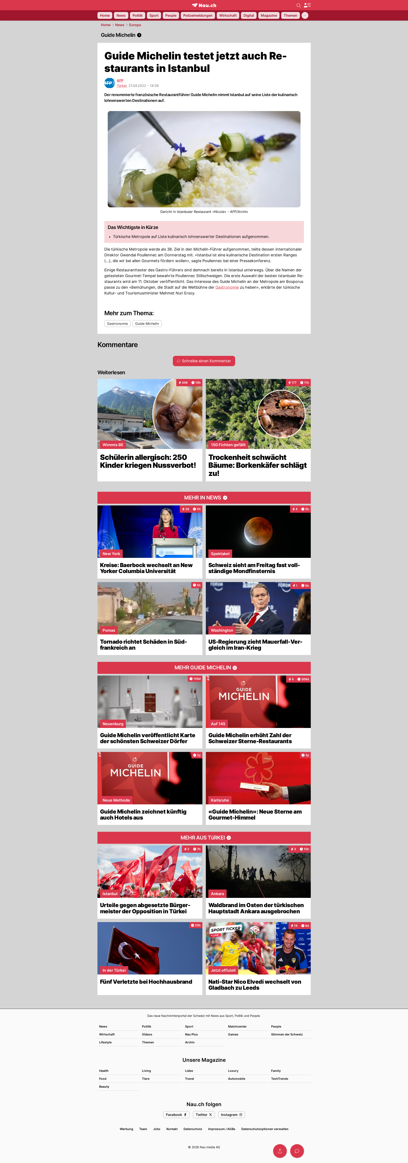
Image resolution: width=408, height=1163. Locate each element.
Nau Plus (191, 1034)
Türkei (122, 85)
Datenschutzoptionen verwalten (264, 1129)
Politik (146, 1026)
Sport (189, 1026)
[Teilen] (280, 1151)
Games (233, 1034)
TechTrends (279, 1078)
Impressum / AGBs (221, 1129)
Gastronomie (227, 287)
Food (102, 1078)
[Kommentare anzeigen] (297, 1151)
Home (106, 25)
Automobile (236, 1078)
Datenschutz (193, 1129)
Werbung (126, 1129)
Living (146, 1070)
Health (104, 1070)
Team (143, 1129)
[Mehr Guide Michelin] (204, 668)
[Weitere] (305, 15)
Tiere (145, 1078)
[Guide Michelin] (204, 35)
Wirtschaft (107, 1034)
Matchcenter (237, 1026)
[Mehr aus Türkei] (204, 838)
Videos (147, 1034)
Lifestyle (105, 1042)
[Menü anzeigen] (307, 5)
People (276, 1026)
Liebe (189, 1070)
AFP (120, 80)
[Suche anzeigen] (299, 5)
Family (276, 1070)
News (119, 25)
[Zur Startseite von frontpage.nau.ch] (204, 5)
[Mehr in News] (204, 498)
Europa (135, 25)
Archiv (190, 1042)
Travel (189, 1078)
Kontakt (172, 1129)
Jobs (156, 1129)
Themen (148, 1042)
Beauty (104, 1086)
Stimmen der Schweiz (287, 1034)
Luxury (233, 1070)
